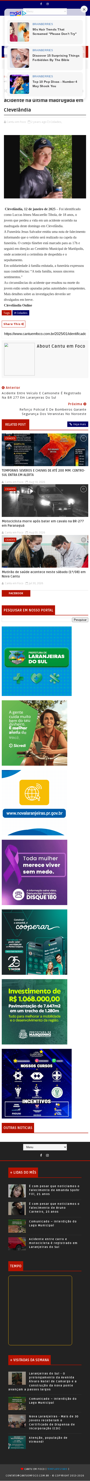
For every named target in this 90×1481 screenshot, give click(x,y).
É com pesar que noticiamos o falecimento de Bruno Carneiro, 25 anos (54, 1208)
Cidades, (56, 122)
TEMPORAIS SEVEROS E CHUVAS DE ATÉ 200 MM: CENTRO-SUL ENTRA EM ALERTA (43, 473)
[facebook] (41, 4)
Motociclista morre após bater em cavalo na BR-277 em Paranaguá (43, 523)
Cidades (10, 438)
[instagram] (47, 4)
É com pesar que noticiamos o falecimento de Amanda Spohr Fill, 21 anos (54, 1190)
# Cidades (21, 313)
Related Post (15, 425)
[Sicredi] (34, 733)
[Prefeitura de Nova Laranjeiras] (34, 802)
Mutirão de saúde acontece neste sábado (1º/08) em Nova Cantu (44, 574)
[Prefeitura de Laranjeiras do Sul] (37, 661)
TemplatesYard (57, 1469)
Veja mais (79, 424)
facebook (16, 593)
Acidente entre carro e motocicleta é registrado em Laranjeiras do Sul (53, 1243)
